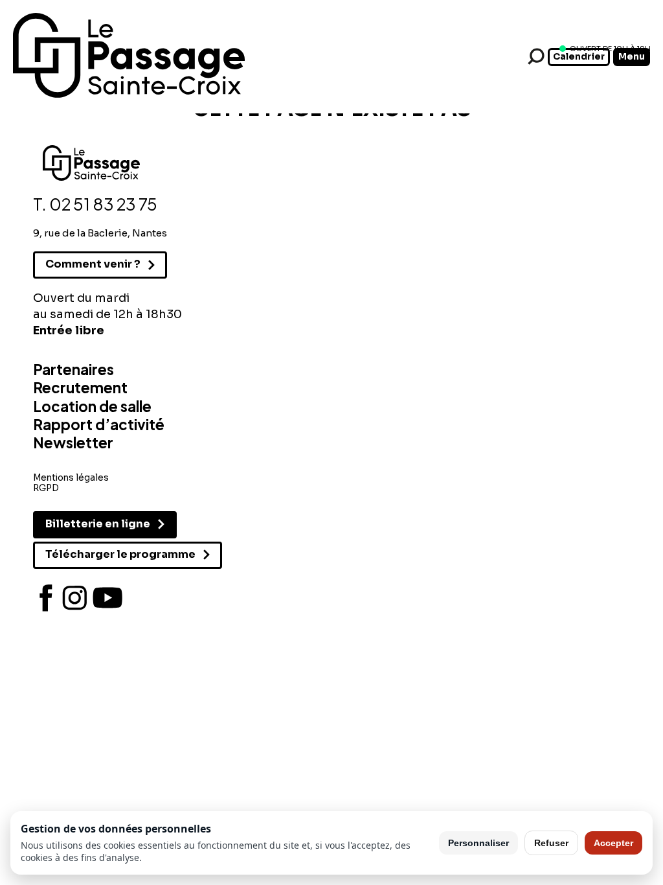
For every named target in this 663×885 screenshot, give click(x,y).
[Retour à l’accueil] (129, 95)
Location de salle (92, 406)
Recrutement (80, 387)
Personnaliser (478, 843)
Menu (631, 56)
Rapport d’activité (98, 424)
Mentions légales (71, 477)
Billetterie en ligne (97, 524)
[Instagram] (75, 598)
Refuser (551, 843)
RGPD (46, 488)
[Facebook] (46, 598)
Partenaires (73, 369)
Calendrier (579, 56)
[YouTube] (107, 598)
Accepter (613, 843)
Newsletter (73, 442)
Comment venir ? (92, 264)
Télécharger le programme (120, 554)
